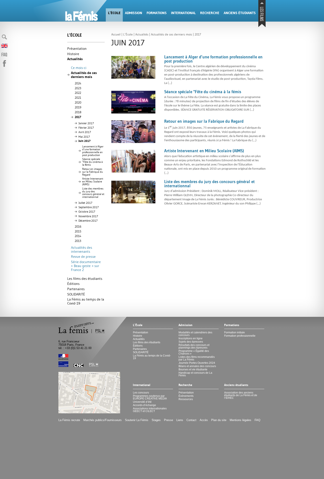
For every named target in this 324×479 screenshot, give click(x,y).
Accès (204, 420)
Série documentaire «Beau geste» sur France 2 (86, 266)
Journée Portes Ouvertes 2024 (197, 363)
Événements (186, 396)
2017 (78, 117)
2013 (78, 241)
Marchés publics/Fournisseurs (102, 420)
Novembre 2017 (88, 216)
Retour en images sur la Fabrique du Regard (92, 171)
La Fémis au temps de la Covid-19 (85, 301)
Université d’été (142, 402)
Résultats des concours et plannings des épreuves (194, 346)
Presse (168, 420)
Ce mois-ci (78, 67)
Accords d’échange (144, 405)
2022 (78, 93)
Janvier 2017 (86, 123)
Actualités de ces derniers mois (84, 75)
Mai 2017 (84, 136)
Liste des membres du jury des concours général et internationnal (93, 193)
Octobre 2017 (86, 211)
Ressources (186, 399)
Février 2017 (86, 127)
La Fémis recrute (69, 420)
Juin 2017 (84, 141)
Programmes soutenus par (150, 397)
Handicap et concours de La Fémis (195, 374)
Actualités (75, 59)
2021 (78, 98)
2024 (78, 83)
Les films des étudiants (84, 278)
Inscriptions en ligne (191, 338)
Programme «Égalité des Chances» (194, 352)
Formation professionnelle (239, 335)
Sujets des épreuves (191, 341)
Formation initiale (234, 332)
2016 (78, 226)
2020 (78, 102)
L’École (114, 13)
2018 (78, 112)
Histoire (73, 54)
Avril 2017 (84, 132)
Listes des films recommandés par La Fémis (197, 358)
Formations (157, 13)
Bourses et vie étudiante (193, 369)
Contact (191, 420)
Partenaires (76, 289)
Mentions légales (240, 420)
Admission (133, 13)
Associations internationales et (150, 409)
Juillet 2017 (85, 202)
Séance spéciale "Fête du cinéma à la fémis (92, 162)
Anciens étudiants (240, 13)
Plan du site (218, 420)
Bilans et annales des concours (197, 366)
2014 (78, 236)
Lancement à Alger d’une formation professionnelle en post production (92, 150)
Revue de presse (83, 256)
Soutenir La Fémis (136, 420)
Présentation (77, 48)
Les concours (141, 392)
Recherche (209, 13)
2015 (78, 231)
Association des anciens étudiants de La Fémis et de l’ (240, 395)
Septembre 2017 (88, 207)
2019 (78, 107)
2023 (78, 88)
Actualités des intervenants (81, 249)
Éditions (73, 283)
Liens (179, 420)
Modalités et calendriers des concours (195, 333)
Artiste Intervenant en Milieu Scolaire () (92, 181)
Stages (156, 420)
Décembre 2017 (88, 220)
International (183, 13)
